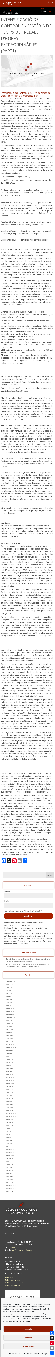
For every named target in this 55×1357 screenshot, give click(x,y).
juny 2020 (9, 1026)
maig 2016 (9, 1170)
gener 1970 (9, 1191)
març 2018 (9, 1104)
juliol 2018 (9, 1092)
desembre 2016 (11, 1149)
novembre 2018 (11, 1080)
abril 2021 (9, 996)
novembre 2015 (11, 1188)
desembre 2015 (11, 1185)
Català (42, 8)
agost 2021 (9, 984)
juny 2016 (9, 1167)
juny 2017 (9, 1131)
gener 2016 (9, 1182)
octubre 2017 (10, 1119)
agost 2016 (9, 1161)
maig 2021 (9, 993)
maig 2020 (9, 1029)
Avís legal (43, 1353)
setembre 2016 (10, 1158)
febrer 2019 (9, 1071)
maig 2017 (9, 1134)
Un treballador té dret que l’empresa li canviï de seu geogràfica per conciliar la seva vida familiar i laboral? (28, 960)
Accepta (28, 1328)
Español (43, 11)
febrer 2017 (9, 1143)
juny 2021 (9, 990)
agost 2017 (9, 1125)
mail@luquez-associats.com (22, 1250)
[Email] (52, 1347)
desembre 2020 (11, 1008)
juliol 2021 (9, 987)
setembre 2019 (10, 1053)
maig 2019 (9, 1062)
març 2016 (9, 1176)
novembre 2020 (11, 1011)
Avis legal (9, 1277)
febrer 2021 (9, 1002)
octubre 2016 (10, 1155)
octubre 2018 (10, 1083)
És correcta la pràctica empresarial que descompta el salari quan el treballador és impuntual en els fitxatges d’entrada (28, 965)
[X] (52, 1338)
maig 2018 (9, 1098)
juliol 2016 (9, 1164)
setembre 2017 (10, 1122)
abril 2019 (9, 1065)
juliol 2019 (9, 1059)
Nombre (7, 891)
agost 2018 (9, 1089)
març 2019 (9, 1068)
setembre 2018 (10, 1086)
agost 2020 (9, 1020)
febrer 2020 (9, 1038)
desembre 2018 (11, 1077)
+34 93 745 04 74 (14, 2)
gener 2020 (9, 1041)
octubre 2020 (10, 1014)
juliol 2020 (9, 1023)
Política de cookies (16, 1353)
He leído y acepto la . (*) (25, 911)
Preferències (28, 1346)
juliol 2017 (9, 1128)
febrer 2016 (9, 1179)
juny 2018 (9, 1095)
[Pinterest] (52, 1342)
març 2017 (9, 1140)
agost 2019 (9, 1056)
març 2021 (9, 999)
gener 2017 (9, 1146)
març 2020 (9, 1035)
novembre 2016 (11, 1152)
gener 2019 (9, 1074)
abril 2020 (9, 1032)
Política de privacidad (31, 911)
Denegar (28, 1337)
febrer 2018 (9, 1107)
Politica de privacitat (31, 1353)
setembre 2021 (10, 981)
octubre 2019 (10, 1050)
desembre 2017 (11, 1113)
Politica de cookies (12, 1285)
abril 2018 (9, 1101)
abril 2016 (9, 1173)
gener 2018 (9, 1110)
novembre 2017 (11, 1116)
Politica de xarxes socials (15, 1282)
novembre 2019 (11, 1047)
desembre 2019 (11, 1044)
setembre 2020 (10, 1017)
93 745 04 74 (14, 1247)
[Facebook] (52, 1333)
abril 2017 (9, 1137)
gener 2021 (9, 1005)
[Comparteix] (52, 1352)
